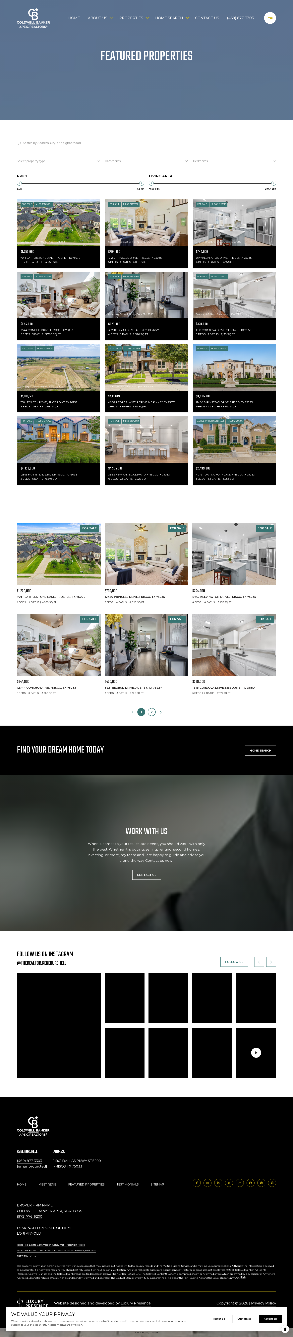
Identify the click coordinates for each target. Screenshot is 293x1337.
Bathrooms (113, 161)
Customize (244, 1318)
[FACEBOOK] (197, 1183)
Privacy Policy (263, 1303)
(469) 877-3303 (240, 18)
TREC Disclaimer (26, 1256)
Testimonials (128, 1184)
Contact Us (207, 18)
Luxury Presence (136, 1303)
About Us (97, 18)
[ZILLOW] (251, 1183)
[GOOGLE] (272, 1183)
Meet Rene (47, 1184)
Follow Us (234, 962)
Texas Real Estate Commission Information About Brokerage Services (56, 1250)
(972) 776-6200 (29, 1216)
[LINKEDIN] (218, 1183)
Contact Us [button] (146, 875)
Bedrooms (200, 161)
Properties (131, 18)
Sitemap (157, 1184)
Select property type (31, 161)
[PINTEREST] (261, 1183)
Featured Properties (86, 1184)
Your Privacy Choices (146, 1332)
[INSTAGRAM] (207, 1183)
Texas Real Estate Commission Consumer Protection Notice (51, 1244)
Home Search (169, 18)
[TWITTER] (229, 1183)
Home (74, 18)
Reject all (219, 1318)
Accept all (270, 1318)
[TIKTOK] (240, 1183)
